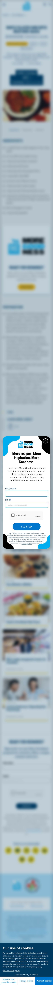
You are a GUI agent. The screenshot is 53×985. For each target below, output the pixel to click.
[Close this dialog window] (45, 440)
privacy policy (27, 544)
